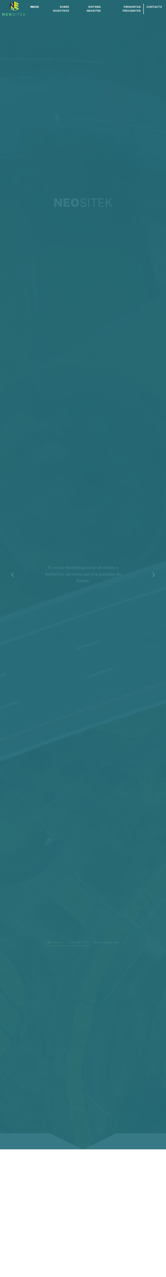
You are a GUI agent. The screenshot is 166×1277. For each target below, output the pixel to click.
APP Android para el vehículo (138, 1267)
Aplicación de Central (28, 1265)
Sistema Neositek (94, 8)
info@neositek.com (106, 942)
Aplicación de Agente (83, 1265)
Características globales (83, 1245)
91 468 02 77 (80, 942)
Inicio (34, 6)
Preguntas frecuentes (132, 8)
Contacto (154, 6)
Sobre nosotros (61, 8)
